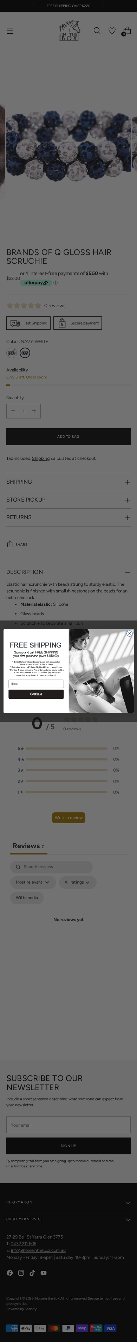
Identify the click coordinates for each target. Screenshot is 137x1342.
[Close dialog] (129, 634)
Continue (36, 694)
